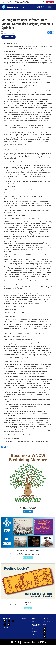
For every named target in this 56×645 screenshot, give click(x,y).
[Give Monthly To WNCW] (28, 478)
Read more (28, 608)
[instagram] (44, 631)
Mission (33, 618)
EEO (33, 621)
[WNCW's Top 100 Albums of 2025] (28, 532)
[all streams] (54, 7)
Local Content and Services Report (36, 625)
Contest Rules (24, 634)
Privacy (22, 631)
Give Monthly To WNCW (28, 508)
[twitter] (44, 634)
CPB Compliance (46, 624)
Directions (23, 624)
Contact (33, 634)
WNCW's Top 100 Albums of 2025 (27, 551)
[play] (4, 7)
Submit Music (23, 618)
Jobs (33, 628)
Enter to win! (28, 602)
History (22, 627)
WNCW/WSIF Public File (48, 621)
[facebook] (44, 628)
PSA (22, 621)
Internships (34, 631)
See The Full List (28, 558)
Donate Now (45, 618)
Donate (50, 2)
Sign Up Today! (28, 512)
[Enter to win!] (28, 581)
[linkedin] (44, 636)
